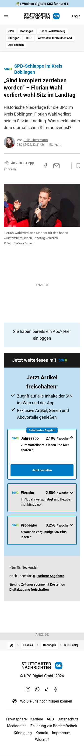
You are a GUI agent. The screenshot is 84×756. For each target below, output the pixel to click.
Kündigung (23, 733)
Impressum (61, 733)
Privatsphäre (16, 719)
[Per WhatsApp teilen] (65, 165)
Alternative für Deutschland (55, 38)
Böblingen (26, 31)
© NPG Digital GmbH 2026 (42, 676)
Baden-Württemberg (52, 31)
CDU (29, 38)
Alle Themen (16, 44)
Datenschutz (68, 719)
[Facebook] (56, 689)
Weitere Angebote (50, 576)
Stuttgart (13, 38)
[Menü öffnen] (6, 16)
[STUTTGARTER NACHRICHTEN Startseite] (42, 16)
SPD (11, 31)
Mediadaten (17, 726)
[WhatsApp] (37, 689)
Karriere (36, 719)
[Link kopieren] (37, 166)
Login (76, 16)
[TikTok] (46, 689)
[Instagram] (28, 689)
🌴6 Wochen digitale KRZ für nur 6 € (42, 4)
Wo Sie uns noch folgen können (46, 701)
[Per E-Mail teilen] (56, 165)
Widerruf (42, 739)
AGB (50, 719)
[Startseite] (11, 645)
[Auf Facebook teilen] (45, 165)
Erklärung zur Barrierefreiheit (53, 726)
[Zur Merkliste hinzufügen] (77, 165)
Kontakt (41, 733)
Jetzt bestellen (42, 470)
